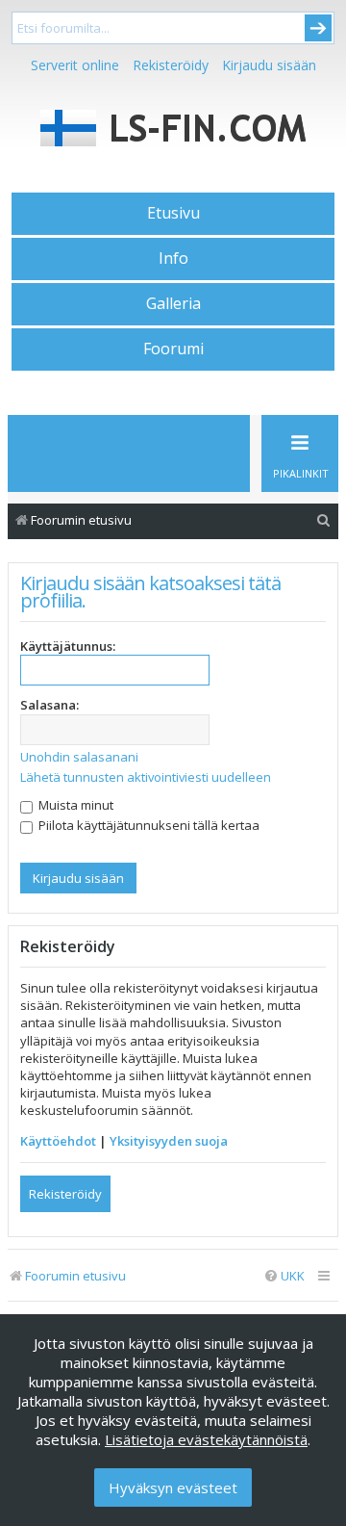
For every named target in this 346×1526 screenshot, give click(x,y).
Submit (318, 28)
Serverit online (75, 65)
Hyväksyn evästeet (173, 1487)
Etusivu (173, 212)
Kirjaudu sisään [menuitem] (269, 65)
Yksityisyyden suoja (169, 1141)
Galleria (173, 303)
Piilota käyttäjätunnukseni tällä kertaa (148, 825)
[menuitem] (324, 520)
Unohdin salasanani (79, 756)
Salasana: (49, 704)
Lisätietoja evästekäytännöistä (206, 1439)
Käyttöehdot (58, 1141)
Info (173, 258)
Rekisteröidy (171, 65)
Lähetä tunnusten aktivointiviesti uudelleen (145, 777)
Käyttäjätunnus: (67, 646)
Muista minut (74, 805)
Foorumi (173, 348)
